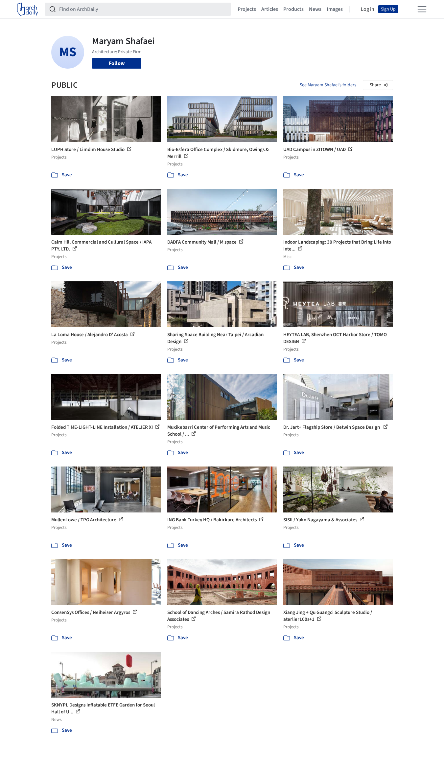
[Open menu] (422, 9)
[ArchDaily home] (27, 9)
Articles (269, 9)
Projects (247, 9)
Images (335, 9)
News (315, 9)
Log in (367, 9)
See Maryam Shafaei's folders (328, 85)
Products (293, 9)
